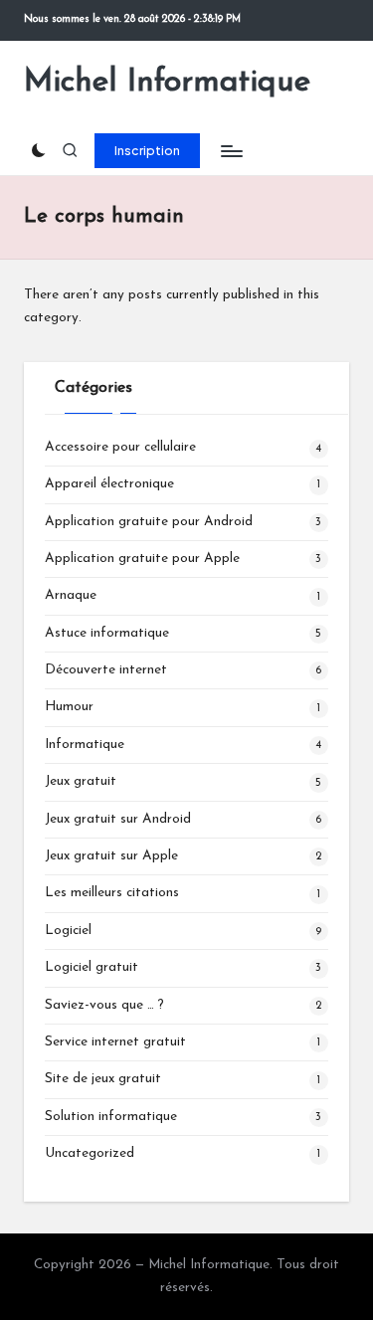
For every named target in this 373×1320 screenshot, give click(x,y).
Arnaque (70, 595)
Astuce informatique (107, 633)
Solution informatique (111, 1116)
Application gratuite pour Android (149, 521)
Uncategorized (89, 1153)
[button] (147, 150)
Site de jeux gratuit (103, 1078)
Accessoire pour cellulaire (120, 447)
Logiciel (68, 930)
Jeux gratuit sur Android (118, 819)
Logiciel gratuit (91, 967)
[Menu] (231, 150)
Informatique (84, 744)
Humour (69, 706)
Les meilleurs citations (112, 892)
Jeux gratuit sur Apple (111, 855)
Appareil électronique (109, 483)
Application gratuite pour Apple (142, 558)
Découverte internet (106, 669)
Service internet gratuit (115, 1042)
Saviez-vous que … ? (104, 1005)
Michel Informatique (167, 82)
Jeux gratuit (80, 781)
